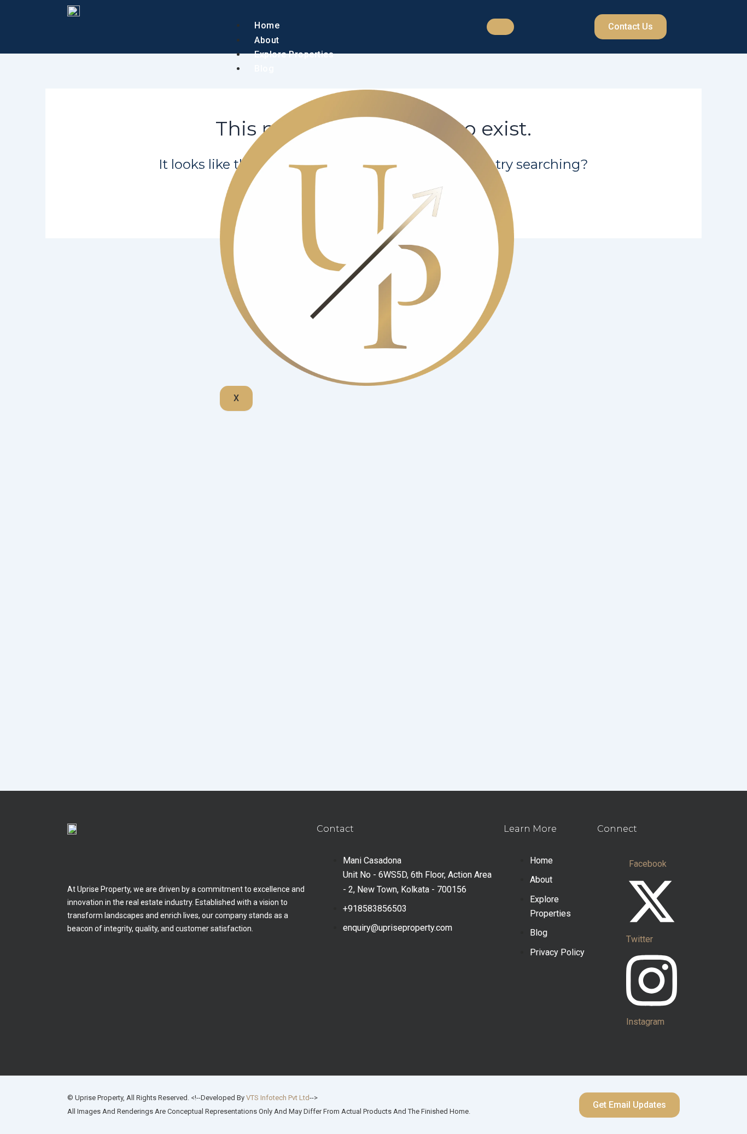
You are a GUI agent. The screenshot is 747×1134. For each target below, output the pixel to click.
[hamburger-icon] (500, 27)
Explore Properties (294, 54)
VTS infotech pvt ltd (278, 1098)
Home (266, 25)
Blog (264, 68)
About (266, 40)
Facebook (648, 864)
